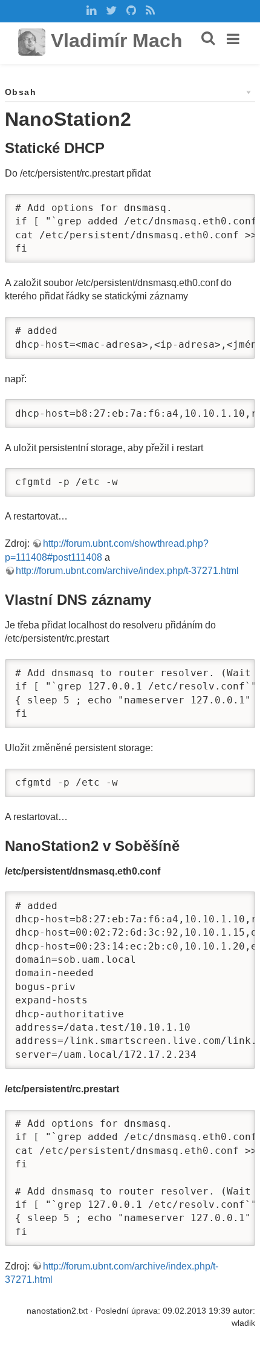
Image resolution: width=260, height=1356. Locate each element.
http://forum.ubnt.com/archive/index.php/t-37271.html (127, 571)
